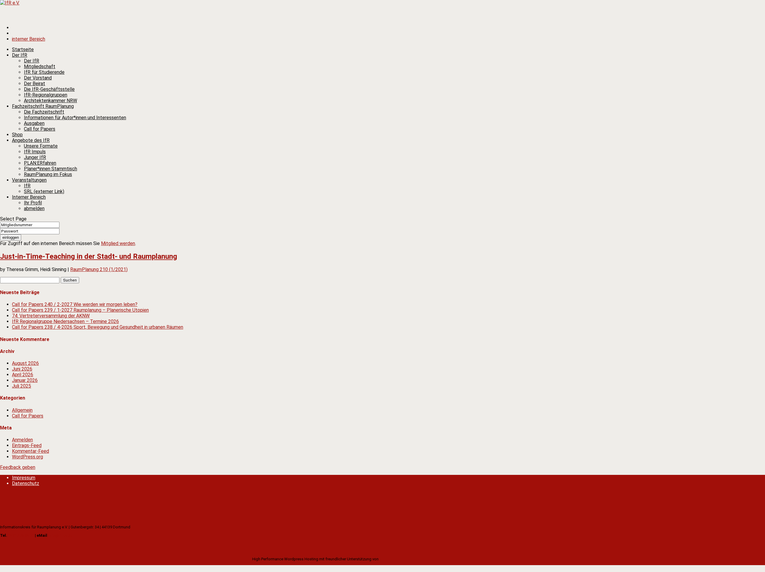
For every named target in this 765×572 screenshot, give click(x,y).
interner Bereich (28, 39)
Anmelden (22, 440)
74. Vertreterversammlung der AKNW (51, 316)
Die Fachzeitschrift (44, 112)
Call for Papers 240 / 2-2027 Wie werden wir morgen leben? (74, 304)
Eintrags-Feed (27, 445)
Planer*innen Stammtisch (50, 169)
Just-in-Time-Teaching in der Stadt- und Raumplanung (88, 256)
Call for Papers (39, 129)
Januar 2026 (25, 380)
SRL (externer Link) (44, 191)
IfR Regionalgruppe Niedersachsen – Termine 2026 (65, 321)
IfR (27, 186)
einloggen (10, 237)
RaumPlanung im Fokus (48, 174)
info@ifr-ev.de (60, 535)
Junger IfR (35, 157)
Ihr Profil (33, 203)
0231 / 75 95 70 (21, 535)
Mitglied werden (118, 243)
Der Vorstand (38, 78)
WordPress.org (27, 457)
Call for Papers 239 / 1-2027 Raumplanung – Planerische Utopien (80, 310)
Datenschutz (25, 483)
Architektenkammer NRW (50, 100)
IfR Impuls (35, 152)
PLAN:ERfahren (40, 163)
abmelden (34, 208)
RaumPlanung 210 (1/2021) (99, 269)
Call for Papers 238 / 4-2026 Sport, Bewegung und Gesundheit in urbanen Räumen (97, 327)
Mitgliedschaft (39, 66)
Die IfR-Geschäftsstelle (49, 89)
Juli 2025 (21, 386)
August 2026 (25, 363)
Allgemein (22, 410)
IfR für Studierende (44, 72)
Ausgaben (34, 123)
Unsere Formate (41, 146)
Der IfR (31, 61)
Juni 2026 (22, 369)
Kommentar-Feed (30, 451)
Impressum (23, 478)
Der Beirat (34, 83)
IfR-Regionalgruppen (45, 95)
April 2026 (22, 374)
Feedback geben (17, 467)
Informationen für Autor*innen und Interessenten (75, 117)
